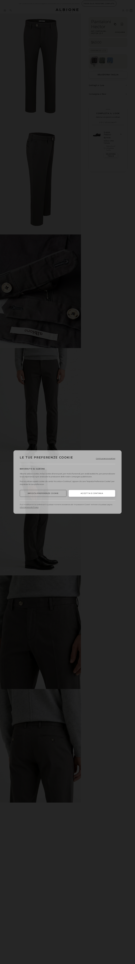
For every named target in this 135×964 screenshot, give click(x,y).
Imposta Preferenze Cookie (43, 493)
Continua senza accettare (105, 458)
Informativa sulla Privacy (29, 507)
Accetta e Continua (92, 493)
